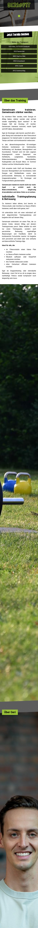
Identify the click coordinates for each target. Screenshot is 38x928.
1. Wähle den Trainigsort (19, 42)
